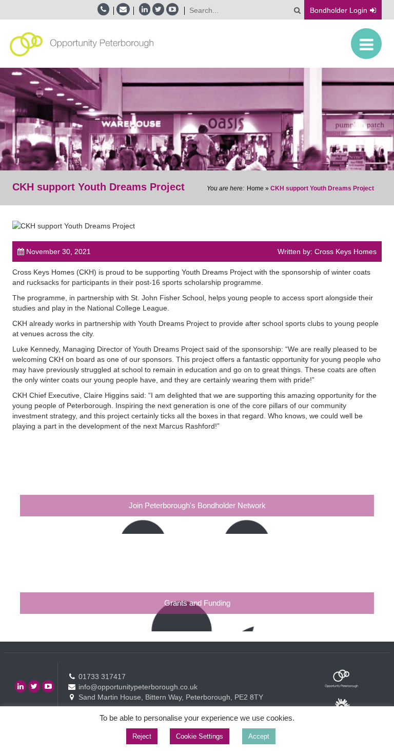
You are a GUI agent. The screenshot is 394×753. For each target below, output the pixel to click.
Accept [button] (258, 736)
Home (255, 188)
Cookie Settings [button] (199, 736)
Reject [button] (141, 736)
